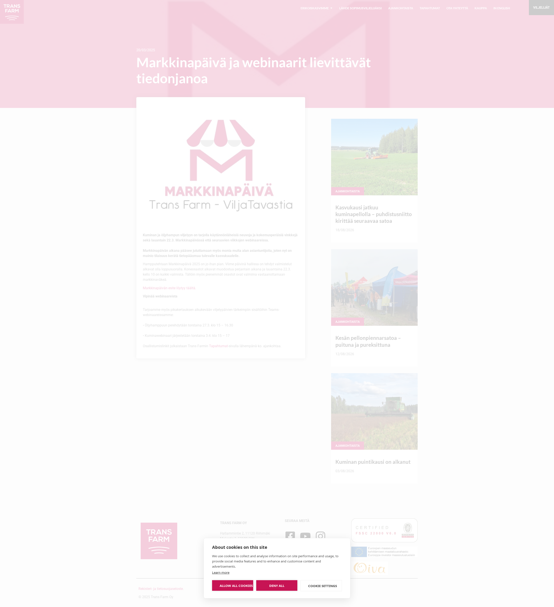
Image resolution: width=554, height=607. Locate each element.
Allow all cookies (236, 585)
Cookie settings (322, 586)
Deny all (276, 585)
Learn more (220, 572)
